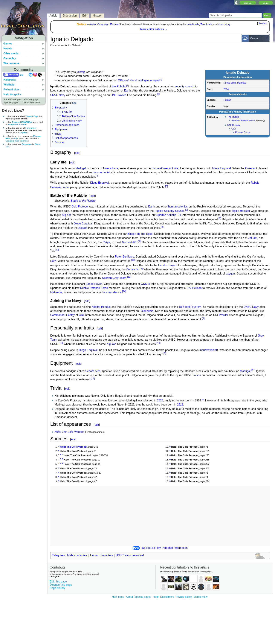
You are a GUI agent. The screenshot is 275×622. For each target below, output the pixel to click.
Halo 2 (16, 138)
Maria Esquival (221, 168)
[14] (124, 291)
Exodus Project (167, 265)
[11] (133, 260)
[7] (219, 218)
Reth (53, 261)
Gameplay (9, 58)
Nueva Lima (229, 82)
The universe (11, 63)
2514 (226, 89)
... (43, 74)
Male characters (77, 555)
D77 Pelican (194, 288)
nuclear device (112, 292)
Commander (57, 315)
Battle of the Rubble (83, 200)
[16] (158, 343)
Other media (10, 53)
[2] (127, 85)
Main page (118, 596)
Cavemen (27, 144)
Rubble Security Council (169, 210)
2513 (180, 404)
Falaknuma (146, 311)
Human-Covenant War (165, 168)
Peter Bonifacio (124, 256)
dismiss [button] (262, 23)
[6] (186, 210)
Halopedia (9, 79)
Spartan (161, 214)
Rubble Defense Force (243, 120)
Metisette (56, 292)
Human (227, 100)
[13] (129, 277)
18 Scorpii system (190, 306)
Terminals (206, 24)
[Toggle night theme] (236, 2)
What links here (32, 102)
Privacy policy (184, 596)
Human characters (101, 555)
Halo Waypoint (12, 94)
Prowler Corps (242, 132)
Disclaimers (167, 596)
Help (156, 596)
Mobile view (201, 596)
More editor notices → (153, 29)
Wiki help (8, 84)
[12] (141, 268)
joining (81, 71)
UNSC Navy (233, 125)
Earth (127, 90)
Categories (58, 555)
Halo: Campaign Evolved (104, 24)
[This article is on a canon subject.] (255, 38)
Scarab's (10, 141)
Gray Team (119, 277)
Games (7, 43)
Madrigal (241, 82)
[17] (253, 370)
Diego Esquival (99, 182)
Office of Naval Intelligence (135, 80)
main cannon (21, 141)
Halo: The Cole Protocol (69, 431)
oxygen (230, 273)
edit (77, 152)
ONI (233, 128)
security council (184, 86)
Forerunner (30, 128)
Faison (196, 375)
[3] (158, 94)
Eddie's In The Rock (140, 233)
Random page (31, 99)
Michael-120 (129, 242)
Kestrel (82, 227)
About (129, 596)
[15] (61, 343)
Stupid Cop (32, 116)
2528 (160, 400)
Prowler (121, 95)
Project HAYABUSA (22, 122)
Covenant (251, 168)
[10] (57, 249)
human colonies (178, 206)
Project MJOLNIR (17, 124)
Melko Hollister (241, 210)
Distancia (132, 269)
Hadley (70, 315)
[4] (97, 175)
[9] (139, 241)
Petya (106, 242)
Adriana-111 (174, 214)
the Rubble (118, 86)
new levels (193, 24)
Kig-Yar (66, 214)
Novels (7, 48)
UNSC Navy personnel (130, 555)
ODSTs (145, 283)
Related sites (11, 89)
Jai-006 (252, 237)
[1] (160, 79)
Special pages (11, 102)
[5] (166, 186)
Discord (13, 74)
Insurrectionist (101, 172)
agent (156, 80)
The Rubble (233, 117)
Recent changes (12, 99)
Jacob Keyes (94, 283)
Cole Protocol (80, 206)
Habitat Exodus (101, 306)
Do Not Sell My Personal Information (165, 547)
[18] (93, 378)
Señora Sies (93, 371)
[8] (162, 227)
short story (224, 24)
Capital (23, 132)
